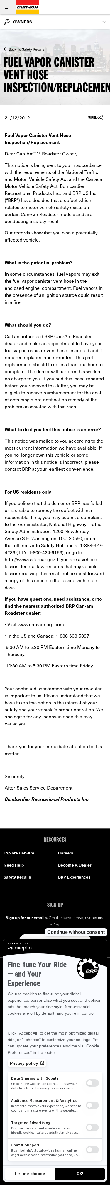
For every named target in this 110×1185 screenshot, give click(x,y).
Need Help (14, 865)
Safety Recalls (17, 877)
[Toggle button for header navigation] (8, 7)
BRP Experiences (74, 877)
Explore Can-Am (19, 853)
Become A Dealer (74, 865)
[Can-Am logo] (27, 7)
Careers (65, 853)
